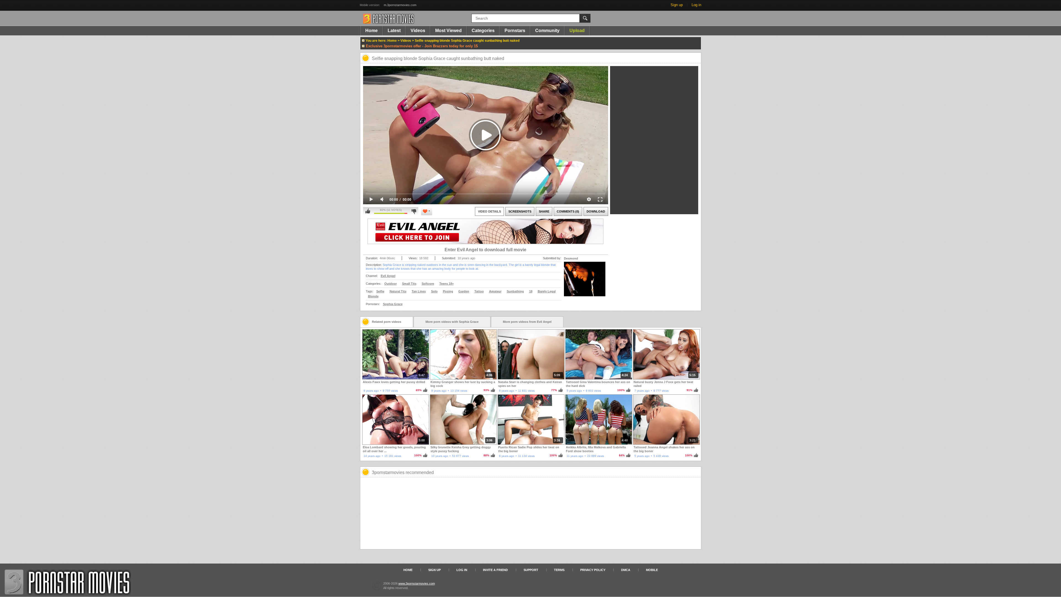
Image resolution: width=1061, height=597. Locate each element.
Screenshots (519, 211)
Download (596, 211)
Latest (394, 30)
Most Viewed (448, 30)
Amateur (495, 291)
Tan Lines (419, 291)
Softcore (428, 283)
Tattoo (479, 291)
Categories (483, 30)
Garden (463, 291)
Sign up (677, 5)
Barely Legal (547, 291)
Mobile (652, 570)
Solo (434, 291)
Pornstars (515, 30)
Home (371, 30)
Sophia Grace (393, 304)
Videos (418, 30)
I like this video (367, 211)
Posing (448, 291)
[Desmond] (584, 282)
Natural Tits (398, 291)
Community (547, 30)
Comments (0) (568, 211)
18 (530, 291)
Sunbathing (515, 291)
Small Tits (409, 283)
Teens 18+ (446, 283)
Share (544, 211)
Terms (559, 570)
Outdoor (390, 283)
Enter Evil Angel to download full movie (485, 249)
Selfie (380, 291)
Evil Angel (388, 275)
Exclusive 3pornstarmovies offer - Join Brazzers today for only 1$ (422, 46)
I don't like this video (413, 211)
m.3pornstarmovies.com (400, 5)
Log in (696, 5)
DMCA (625, 570)
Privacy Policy (592, 570)
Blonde (373, 296)
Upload (577, 30)
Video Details (489, 211)
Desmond (571, 258)
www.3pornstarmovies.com (416, 583)
